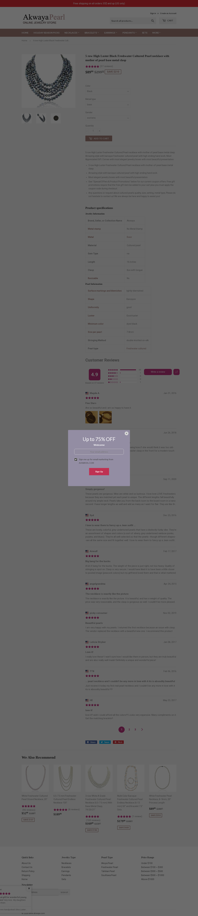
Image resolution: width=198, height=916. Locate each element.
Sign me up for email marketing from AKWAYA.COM (96, 461)
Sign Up (99, 471)
